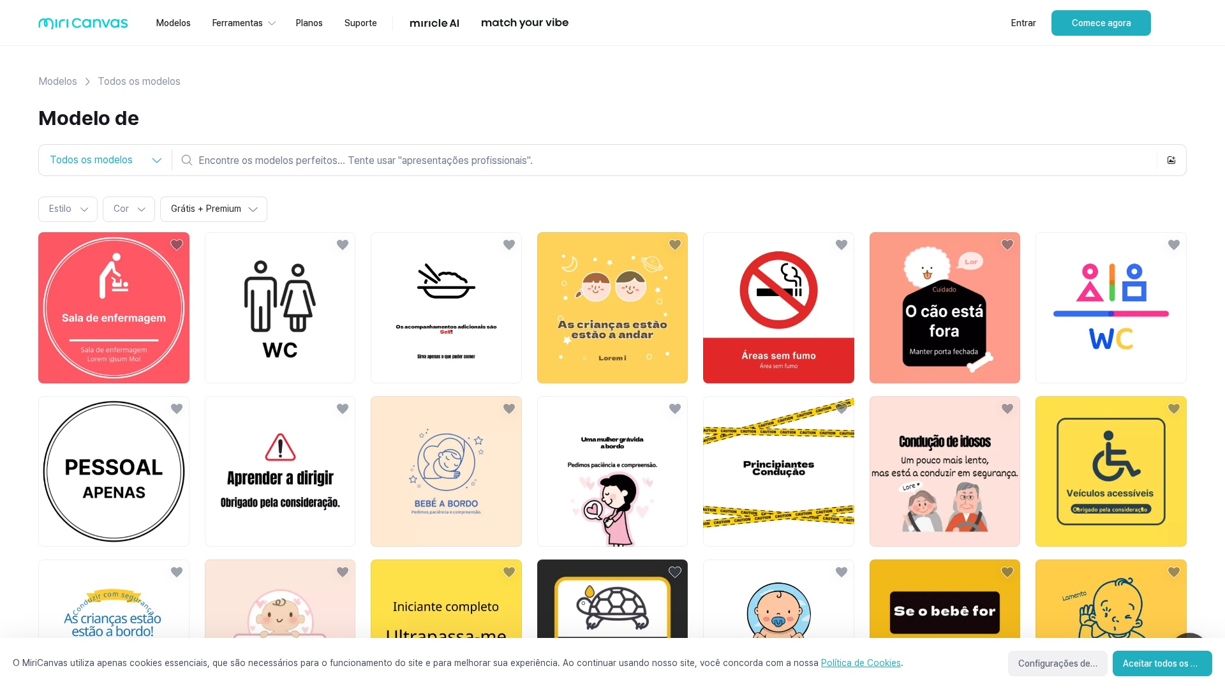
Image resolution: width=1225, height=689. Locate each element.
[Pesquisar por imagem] (1171, 160)
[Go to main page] (83, 26)
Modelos (57, 81)
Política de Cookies (861, 663)
